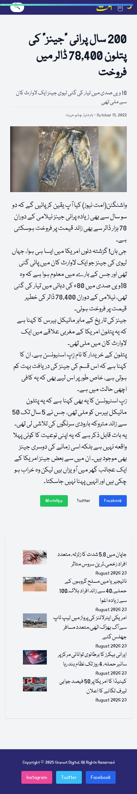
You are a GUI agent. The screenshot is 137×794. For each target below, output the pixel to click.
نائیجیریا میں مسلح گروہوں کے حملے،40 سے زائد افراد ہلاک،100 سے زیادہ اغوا (93, 591)
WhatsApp (54, 501)
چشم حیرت (74, 115)
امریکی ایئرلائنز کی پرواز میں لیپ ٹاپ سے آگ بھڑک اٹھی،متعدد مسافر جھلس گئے (90, 628)
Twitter (83, 501)
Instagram (36, 777)
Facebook (113, 501)
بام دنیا (88, 115)
